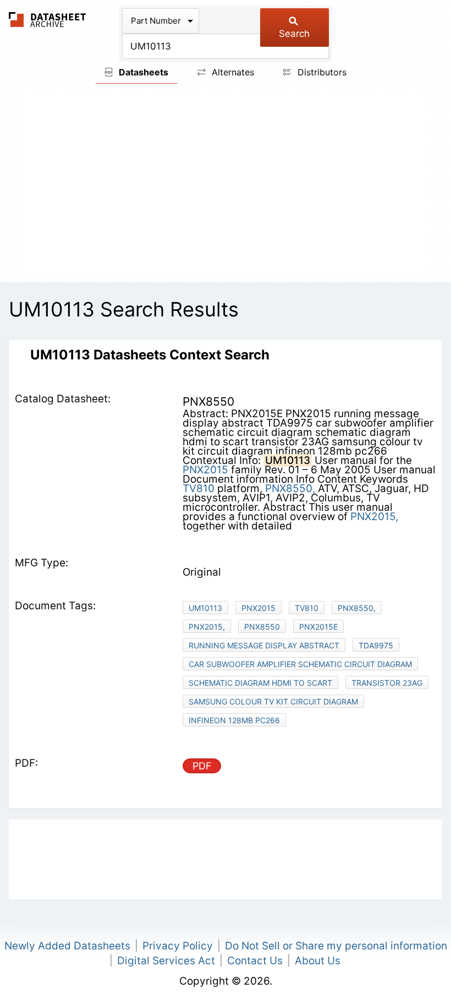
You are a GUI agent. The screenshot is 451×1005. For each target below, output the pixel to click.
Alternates (231, 72)
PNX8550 (262, 626)
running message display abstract (264, 645)
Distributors (320, 72)
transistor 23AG (386, 682)
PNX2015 (205, 469)
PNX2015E (318, 626)
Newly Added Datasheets (67, 946)
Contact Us (255, 960)
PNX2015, (374, 516)
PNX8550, (290, 488)
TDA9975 (376, 645)
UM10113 (205, 608)
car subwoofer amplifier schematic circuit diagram (300, 664)
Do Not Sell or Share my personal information (336, 946)
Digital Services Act (166, 960)
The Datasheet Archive (47, 19)
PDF (202, 766)
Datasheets (142, 72)
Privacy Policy (177, 946)
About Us (317, 960)
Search (294, 33)
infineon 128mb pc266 (234, 720)
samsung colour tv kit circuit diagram (273, 701)
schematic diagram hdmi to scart (260, 682)
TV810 (199, 488)
